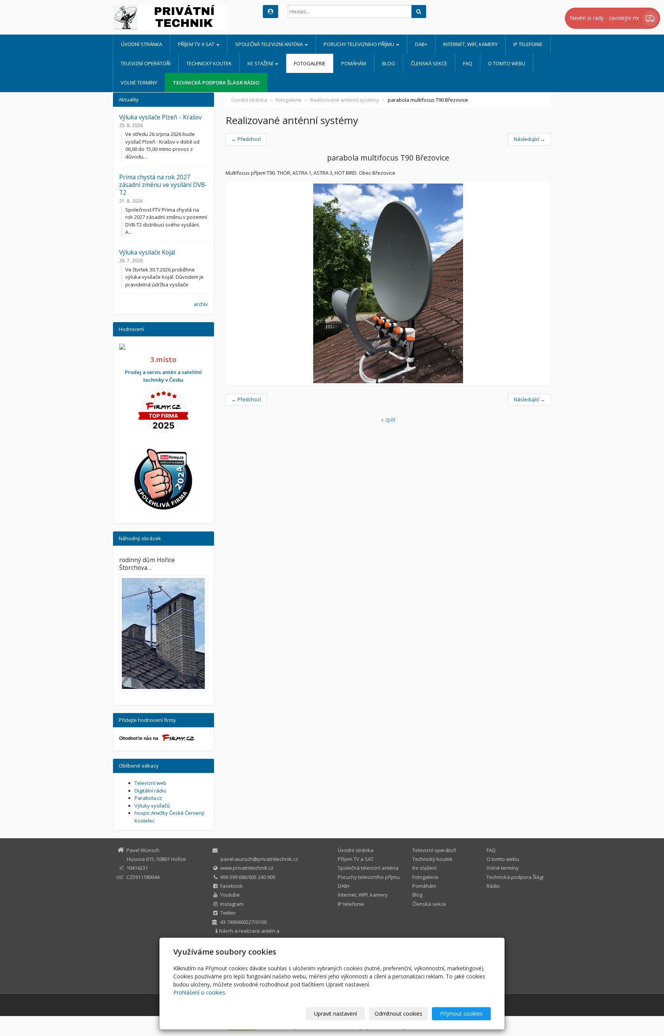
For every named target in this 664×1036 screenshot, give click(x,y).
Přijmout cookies (461, 1013)
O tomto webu (506, 63)
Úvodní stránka (141, 44)
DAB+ (421, 44)
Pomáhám (353, 63)
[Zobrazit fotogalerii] (163, 633)
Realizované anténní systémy (344, 99)
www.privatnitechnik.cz (247, 867)
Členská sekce (429, 63)
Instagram (232, 903)
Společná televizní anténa (269, 44)
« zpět (388, 419)
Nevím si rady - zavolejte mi (605, 18)
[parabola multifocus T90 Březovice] (388, 283)
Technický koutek (209, 63)
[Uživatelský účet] (270, 11)
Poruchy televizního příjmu (359, 44)
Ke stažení (260, 63)
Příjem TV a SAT (197, 44)
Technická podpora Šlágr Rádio (216, 82)
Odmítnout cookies (398, 1013)
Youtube (230, 894)
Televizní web (150, 782)
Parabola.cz (148, 797)
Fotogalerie (309, 63)
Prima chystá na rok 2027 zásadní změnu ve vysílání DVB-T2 (163, 185)
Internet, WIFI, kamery (470, 44)
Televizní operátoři (146, 63)
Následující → (529, 139)
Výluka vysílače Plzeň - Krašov (160, 117)
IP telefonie (528, 44)
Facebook (231, 885)
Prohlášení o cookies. (199, 992)
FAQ (467, 63)
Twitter (228, 912)
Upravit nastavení (335, 1013)
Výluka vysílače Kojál (147, 252)
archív (201, 304)
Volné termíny (139, 82)
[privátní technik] (182, 17)
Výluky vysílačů (152, 805)
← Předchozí (246, 139)
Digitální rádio (150, 790)
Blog (388, 63)
